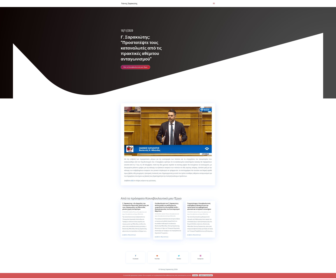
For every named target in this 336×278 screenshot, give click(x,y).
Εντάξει (195, 275)
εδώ (132, 180)
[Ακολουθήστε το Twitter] (178, 255)
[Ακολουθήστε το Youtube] (157, 255)
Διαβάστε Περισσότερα (129, 235)
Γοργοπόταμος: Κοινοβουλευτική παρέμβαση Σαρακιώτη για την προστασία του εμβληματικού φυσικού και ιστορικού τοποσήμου (199, 206)
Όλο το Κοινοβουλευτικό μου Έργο (135, 67)
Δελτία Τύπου (133, 212)
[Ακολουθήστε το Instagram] (200, 255)
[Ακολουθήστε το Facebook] (135, 255)
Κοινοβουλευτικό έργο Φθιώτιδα (134, 214)
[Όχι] (334, 275)
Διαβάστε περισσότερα (205, 275)
